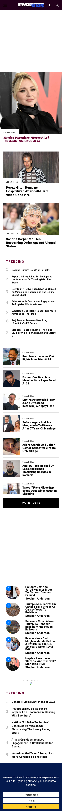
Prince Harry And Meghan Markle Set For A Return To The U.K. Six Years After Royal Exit (40, 644)
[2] (13, 615)
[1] (13, 598)
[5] (13, 670)
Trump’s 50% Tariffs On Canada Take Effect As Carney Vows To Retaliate (40, 608)
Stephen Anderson (37, 598)
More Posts (31, 502)
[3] (13, 632)
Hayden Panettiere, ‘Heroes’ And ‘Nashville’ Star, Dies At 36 (40, 661)
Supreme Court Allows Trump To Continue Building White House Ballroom (40, 625)
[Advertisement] (31, 41)
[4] (13, 650)
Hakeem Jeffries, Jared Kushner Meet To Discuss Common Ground (38, 591)
